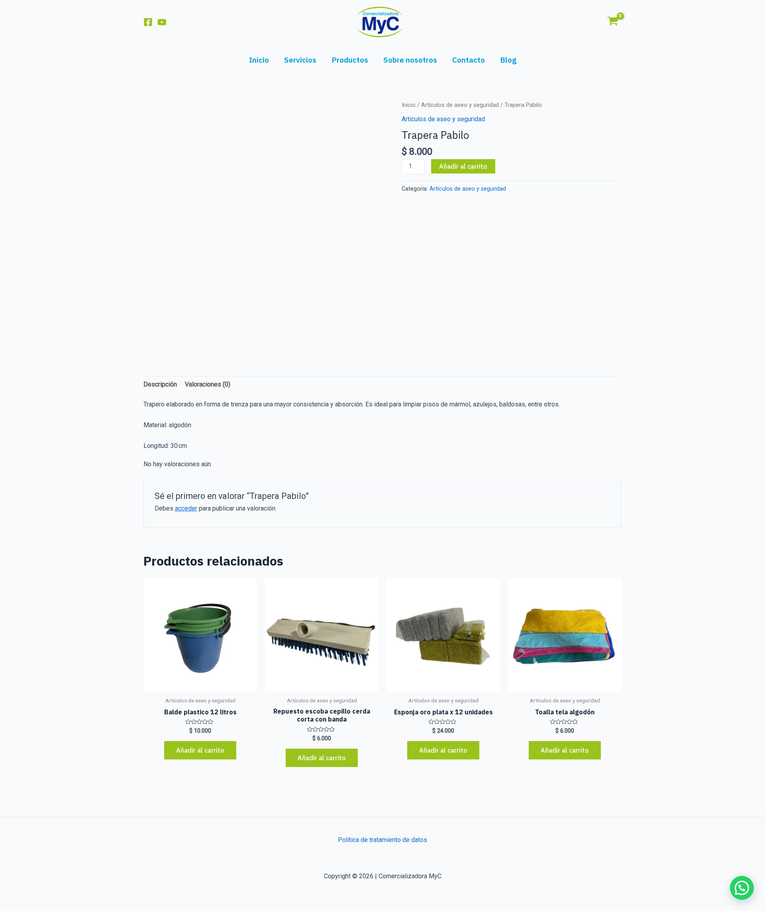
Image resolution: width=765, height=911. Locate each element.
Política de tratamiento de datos (382, 840)
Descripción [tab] (160, 384)
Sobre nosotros (410, 60)
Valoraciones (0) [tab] (207, 384)
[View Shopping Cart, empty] (613, 22)
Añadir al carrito (463, 166)
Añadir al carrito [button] (200, 750)
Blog (508, 60)
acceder (186, 508)
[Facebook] (148, 22)
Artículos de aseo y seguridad (460, 104)
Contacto (468, 60)
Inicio (259, 60)
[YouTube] (162, 22)
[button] (742, 888)
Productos (350, 60)
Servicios (300, 60)
